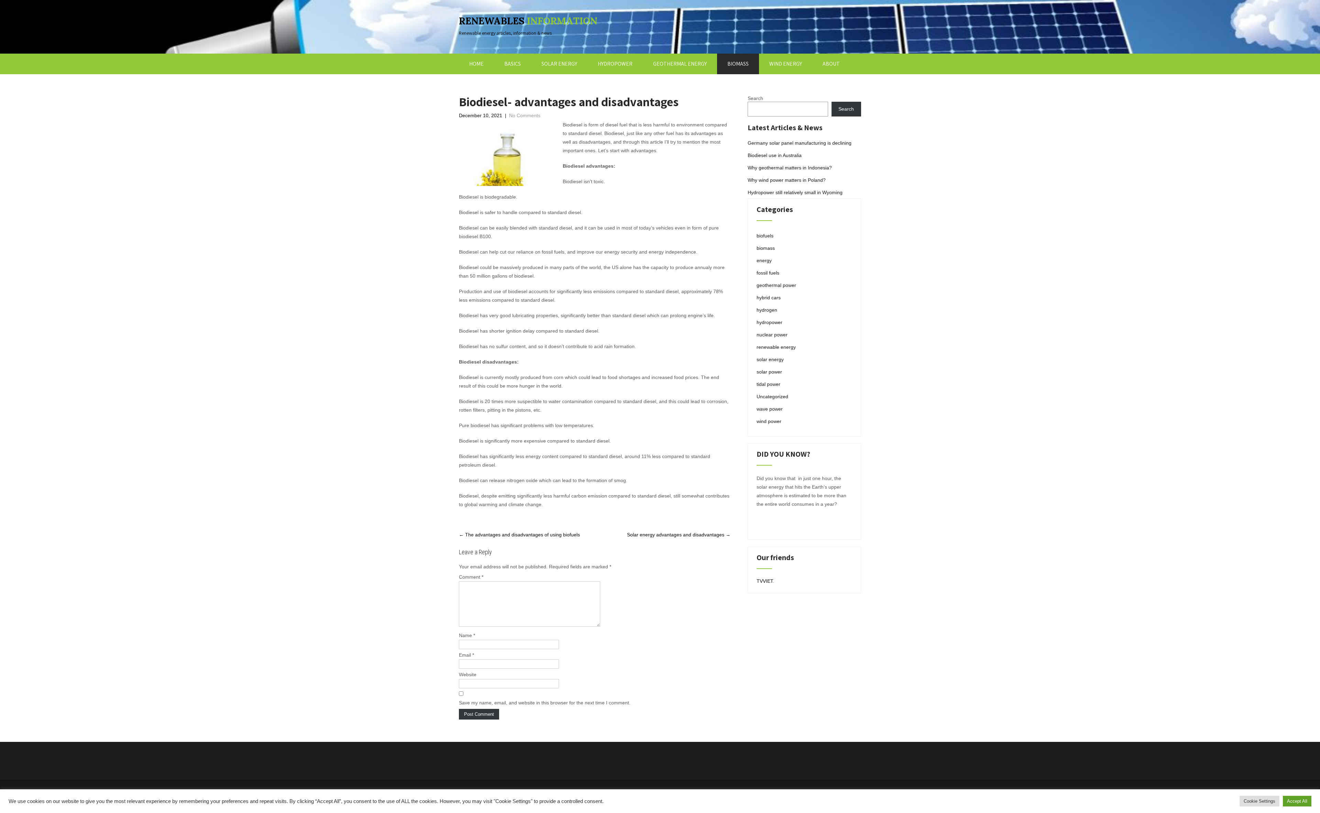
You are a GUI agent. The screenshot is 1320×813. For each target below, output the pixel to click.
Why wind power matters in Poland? (787, 180)
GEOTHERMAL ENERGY (680, 63)
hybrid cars (769, 297)
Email (466, 655)
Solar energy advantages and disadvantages (678, 534)
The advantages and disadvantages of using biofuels (519, 534)
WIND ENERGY (785, 63)
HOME (476, 63)
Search (755, 98)
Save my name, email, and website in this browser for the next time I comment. (544, 702)
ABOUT (831, 63)
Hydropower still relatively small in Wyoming (795, 192)
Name (467, 635)
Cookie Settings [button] (1259, 801)
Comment (471, 577)
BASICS (512, 63)
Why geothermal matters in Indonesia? (790, 167)
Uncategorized (772, 396)
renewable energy (776, 347)
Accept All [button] (1297, 801)
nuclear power (772, 334)
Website (467, 674)
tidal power (768, 384)
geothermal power (776, 285)
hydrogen (767, 310)
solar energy (770, 359)
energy (764, 260)
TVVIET (765, 581)
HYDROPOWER (615, 63)
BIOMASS (738, 63)
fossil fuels (768, 273)
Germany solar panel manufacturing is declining (799, 143)
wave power (770, 409)
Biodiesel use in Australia (775, 155)
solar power (769, 372)
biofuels (765, 235)
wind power (769, 421)
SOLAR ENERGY (559, 63)
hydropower (769, 322)
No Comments (524, 115)
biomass (766, 248)
